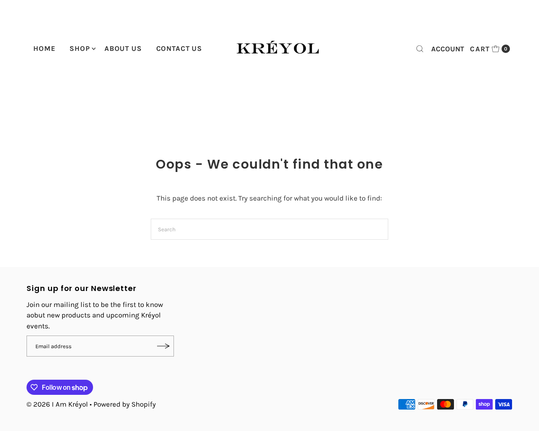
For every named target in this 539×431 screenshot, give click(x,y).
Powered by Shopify (124, 404)
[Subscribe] (163, 346)
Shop (79, 48)
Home (44, 48)
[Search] (419, 48)
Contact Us (179, 48)
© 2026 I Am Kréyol (57, 404)
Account (447, 49)
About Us (123, 48)
